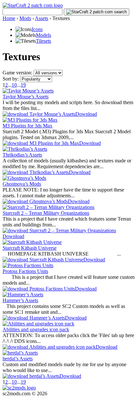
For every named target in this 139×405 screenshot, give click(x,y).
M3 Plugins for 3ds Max (27, 125)
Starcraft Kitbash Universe (30, 248)
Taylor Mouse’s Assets (25, 96)
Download (86, 114)
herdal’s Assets (18, 358)
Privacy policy (17, 399)
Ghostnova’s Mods (22, 184)
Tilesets (43, 41)
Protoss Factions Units (25, 271)
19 (23, 85)
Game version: (17, 72)
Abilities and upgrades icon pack (36, 329)
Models (43, 35)
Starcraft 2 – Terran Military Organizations (46, 213)
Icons (37, 29)
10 (14, 85)
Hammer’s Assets (20, 300)
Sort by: (11, 79)
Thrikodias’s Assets (22, 155)
